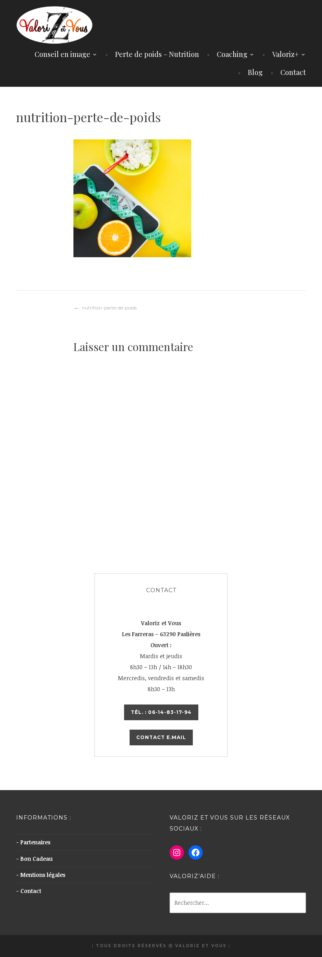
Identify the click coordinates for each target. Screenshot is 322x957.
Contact (293, 72)
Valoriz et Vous (201, 945)
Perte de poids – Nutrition (157, 54)
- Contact (28, 891)
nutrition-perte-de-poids (109, 308)
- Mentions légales (40, 874)
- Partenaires (33, 842)
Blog (255, 72)
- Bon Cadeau (34, 858)
